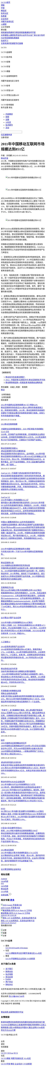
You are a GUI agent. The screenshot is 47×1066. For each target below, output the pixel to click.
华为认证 (28, 35)
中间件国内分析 (11, 762)
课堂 (14, 43)
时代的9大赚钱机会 (13, 451)
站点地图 (9, 974)
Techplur (24, 948)
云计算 (3, 618)
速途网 (23, 1025)
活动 (7, 128)
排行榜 (14, 32)
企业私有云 (16, 869)
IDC (20, 828)
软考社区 (4, 13)
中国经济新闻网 (32, 1025)
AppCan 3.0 (5, 497)
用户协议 (9, 982)
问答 (10, 43)
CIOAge (14, 948)
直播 (21, 43)
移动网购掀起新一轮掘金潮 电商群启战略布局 (23, 383)
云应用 (18, 618)
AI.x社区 (38, 953)
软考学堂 (32, 32)
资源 (6, 43)
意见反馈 (9, 977)
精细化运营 (16, 691)
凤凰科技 (26, 1022)
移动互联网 (9, 424)
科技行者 (41, 1022)
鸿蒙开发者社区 (7, 22)
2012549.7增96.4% (19, 405)
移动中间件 (5, 782)
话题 (7, 120)
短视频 (20, 32)
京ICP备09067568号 (16, 996)
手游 (15, 669)
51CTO (8, 948)
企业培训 (4, 19)
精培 (16, 959)
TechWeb (4, 1025)
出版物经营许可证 (16, 1012)
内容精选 (9, 114)
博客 (3, 5)
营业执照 (5, 1012)
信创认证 (21, 35)
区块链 (13, 448)
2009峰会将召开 (13, 743)
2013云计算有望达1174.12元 (19, 853)
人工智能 (4, 642)
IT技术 (42, 35)
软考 (15, 35)
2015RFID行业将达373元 (18, 784)
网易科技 (19, 1022)
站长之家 (17, 1025)
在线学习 (4, 41)
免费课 (3, 16)
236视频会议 (17, 1027)
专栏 (17, 43)
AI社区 (8, 122)
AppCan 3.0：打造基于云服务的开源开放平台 (21, 473)
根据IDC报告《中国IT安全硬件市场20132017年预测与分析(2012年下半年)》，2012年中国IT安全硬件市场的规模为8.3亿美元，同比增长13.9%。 (23, 816)
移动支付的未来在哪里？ (15, 377)
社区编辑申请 (6, 135)
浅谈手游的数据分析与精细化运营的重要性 (18, 671)
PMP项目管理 (6, 38)
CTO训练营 (30, 959)
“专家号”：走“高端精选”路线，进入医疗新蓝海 (21, 710)
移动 (3, 390)
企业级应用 (20, 782)
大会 (12, 587)
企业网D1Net (36, 1027)
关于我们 (9, 969)
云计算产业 (11, 618)
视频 (7, 117)
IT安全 (3, 828)
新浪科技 (4, 1022)
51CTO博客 (10, 953)
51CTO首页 (5, 2)
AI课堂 (4, 24)
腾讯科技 (12, 1022)
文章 (3, 43)
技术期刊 (9, 125)
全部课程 (4, 35)
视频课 (3, 32)
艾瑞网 (10, 1025)
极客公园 (8, 1027)
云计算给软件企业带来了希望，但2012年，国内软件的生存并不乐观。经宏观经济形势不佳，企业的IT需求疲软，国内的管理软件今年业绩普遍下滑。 (23, 858)
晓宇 (3, 740)
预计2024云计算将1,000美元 (21, 590)
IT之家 (41, 1025)
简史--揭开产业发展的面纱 (22, 525)
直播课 (25, 32)
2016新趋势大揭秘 (15, 549)
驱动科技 (33, 1022)
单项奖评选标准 (15, 565)
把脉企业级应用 (9, 693)
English (8, 979)
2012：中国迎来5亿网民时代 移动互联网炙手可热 (25, 380)
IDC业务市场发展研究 (26, 522)
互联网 (7, 563)
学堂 (3, 8)
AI (9, 642)
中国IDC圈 (5, 522)
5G (17, 448)
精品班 (3, 11)
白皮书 (11, 669)
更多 (12, 900)
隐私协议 (9, 984)
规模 (15, 424)
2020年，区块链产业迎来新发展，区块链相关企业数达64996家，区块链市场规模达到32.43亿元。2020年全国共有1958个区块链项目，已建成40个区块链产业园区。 (23, 437)
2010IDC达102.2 (14, 500)
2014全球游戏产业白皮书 (13, 647)
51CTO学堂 (10, 959)
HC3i (19, 948)
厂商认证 (35, 35)
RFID (3, 809)
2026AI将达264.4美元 (17, 622)
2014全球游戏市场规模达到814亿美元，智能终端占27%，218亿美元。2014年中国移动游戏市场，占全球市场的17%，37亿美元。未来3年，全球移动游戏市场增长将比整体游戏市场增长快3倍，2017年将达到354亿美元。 (23, 654)
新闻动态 (9, 972)
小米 (12, 563)
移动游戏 (4, 669)
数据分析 (8, 691)
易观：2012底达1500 (19, 831)
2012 (3, 424)
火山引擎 (12, 1030)
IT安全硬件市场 (12, 828)
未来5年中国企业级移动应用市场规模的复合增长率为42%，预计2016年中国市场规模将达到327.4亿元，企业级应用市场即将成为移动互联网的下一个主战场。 (23, 699)
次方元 (5, 1030)
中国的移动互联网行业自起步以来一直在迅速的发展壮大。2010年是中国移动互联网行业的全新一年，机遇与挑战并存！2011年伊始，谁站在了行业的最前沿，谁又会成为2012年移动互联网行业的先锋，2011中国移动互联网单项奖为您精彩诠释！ (23, 573)
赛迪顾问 (13, 522)
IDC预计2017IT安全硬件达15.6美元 (22, 811)
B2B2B (13, 782)
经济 (8, 587)
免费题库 (15, 38)
